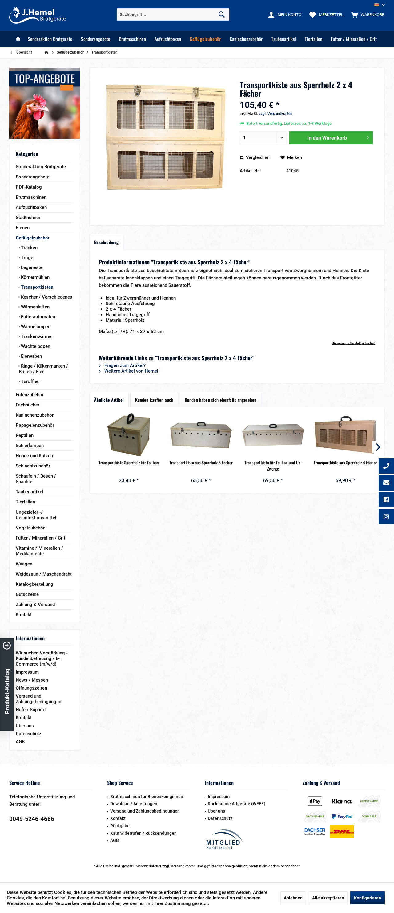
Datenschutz (29, 733)
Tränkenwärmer (36, 336)
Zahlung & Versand (35, 604)
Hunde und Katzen (34, 456)
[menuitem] (366, 14)
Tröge (26, 257)
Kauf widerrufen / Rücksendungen (143, 833)
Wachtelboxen (35, 346)
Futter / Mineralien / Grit (40, 538)
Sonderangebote (33, 177)
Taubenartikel (29, 492)
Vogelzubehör (30, 528)
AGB (20, 741)
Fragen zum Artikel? (124, 365)
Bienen (23, 227)
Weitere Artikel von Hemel (130, 371)
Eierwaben (31, 356)
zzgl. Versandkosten (275, 114)
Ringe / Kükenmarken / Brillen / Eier (43, 368)
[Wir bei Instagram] (386, 517)
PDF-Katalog (29, 187)
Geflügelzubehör (32, 238)
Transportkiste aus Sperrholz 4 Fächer (345, 462)
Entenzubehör (30, 394)
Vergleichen (257, 157)
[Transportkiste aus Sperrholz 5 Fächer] (201, 434)
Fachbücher (27, 405)
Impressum (27, 672)
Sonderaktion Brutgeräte (41, 166)
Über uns (25, 725)
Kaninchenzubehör (35, 415)
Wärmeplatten (35, 307)
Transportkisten (36, 287)
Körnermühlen (35, 277)
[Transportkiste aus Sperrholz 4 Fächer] (345, 434)
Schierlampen (30, 445)
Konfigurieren (367, 897)
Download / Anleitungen (133, 803)
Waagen (24, 564)
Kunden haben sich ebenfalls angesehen (220, 400)
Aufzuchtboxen (31, 207)
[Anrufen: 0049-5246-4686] (386, 466)
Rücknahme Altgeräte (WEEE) (236, 803)
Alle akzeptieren (328, 897)
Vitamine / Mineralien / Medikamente (39, 550)
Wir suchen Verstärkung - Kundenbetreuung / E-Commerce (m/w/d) (42, 658)
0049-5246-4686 (31, 818)
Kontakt (24, 614)
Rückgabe (120, 825)
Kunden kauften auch (154, 400)
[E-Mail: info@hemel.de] (386, 483)
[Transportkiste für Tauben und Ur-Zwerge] (273, 434)
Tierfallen (25, 502)
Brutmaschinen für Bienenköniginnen (146, 796)
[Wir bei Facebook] (386, 500)
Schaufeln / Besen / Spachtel (36, 478)
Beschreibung (106, 242)
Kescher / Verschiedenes (46, 297)
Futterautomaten (37, 317)
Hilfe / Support (31, 709)
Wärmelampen (35, 326)
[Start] (18, 39)
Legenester (32, 267)
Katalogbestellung (34, 584)
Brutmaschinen (31, 197)
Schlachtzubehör (33, 466)
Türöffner (30, 381)
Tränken (29, 248)
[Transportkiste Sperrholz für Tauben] (129, 434)
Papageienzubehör (35, 425)
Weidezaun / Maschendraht (44, 574)
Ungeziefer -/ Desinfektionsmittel (36, 514)
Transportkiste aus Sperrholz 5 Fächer (201, 462)
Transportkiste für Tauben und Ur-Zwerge (273, 465)
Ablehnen (293, 897)
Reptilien (25, 435)
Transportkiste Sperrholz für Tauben (128, 462)
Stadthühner (28, 217)
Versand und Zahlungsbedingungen (38, 698)
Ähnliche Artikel (109, 400)
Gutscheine (27, 594)
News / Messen (32, 680)
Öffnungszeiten (31, 688)
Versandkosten (183, 866)
